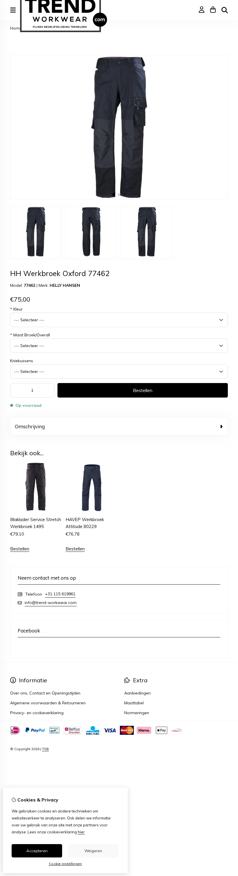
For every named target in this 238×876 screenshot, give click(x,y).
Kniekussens (21, 360)
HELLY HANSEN (65, 285)
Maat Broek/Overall (30, 335)
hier (81, 832)
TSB (45, 749)
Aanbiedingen (137, 693)
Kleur (16, 309)
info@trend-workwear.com (51, 602)
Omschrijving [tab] (30, 426)
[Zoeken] (224, 10)
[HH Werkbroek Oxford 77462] (119, 198)
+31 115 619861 (60, 593)
